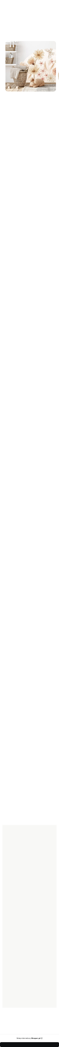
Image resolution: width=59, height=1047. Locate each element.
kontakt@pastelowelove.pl (26, 593)
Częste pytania (12, 940)
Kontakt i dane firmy (15, 994)
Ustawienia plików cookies (18, 977)
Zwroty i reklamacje (14, 915)
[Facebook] (7, 880)
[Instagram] (13, 880)
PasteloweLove (11, 104)
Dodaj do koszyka (25, 189)
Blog (7, 1002)
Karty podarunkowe (14, 898)
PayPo (8, 936)
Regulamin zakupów (15, 948)
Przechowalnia (12, 969)
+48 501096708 (20, 590)
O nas (7, 989)
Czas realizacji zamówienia (18, 894)
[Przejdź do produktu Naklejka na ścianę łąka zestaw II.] (27, 469)
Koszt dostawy (12, 911)
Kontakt (8, 998)
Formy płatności (13, 907)
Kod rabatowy (12, 902)
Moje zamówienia (13, 965)
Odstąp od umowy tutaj (16, 919)
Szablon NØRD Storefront (28, 1037)
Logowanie (10, 960)
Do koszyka (27, 513)
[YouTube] (19, 880)
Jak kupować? (12, 931)
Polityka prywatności (15, 944)
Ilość (4, 175)
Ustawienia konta (13, 973)
